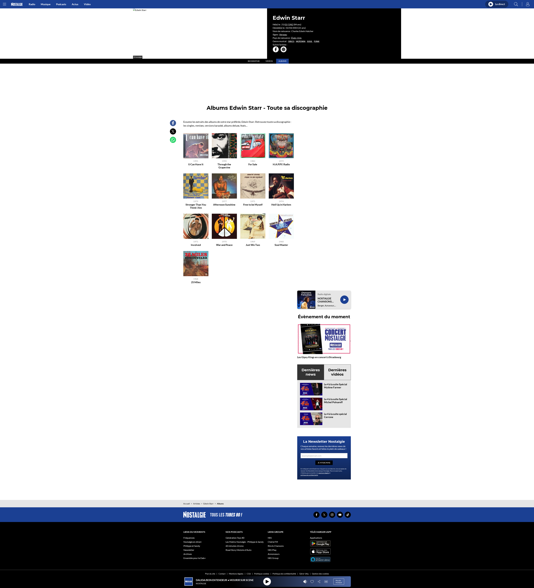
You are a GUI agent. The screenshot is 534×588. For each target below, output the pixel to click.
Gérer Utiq (304, 573)
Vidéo (87, 4)
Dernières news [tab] (311, 372)
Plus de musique (339, 581)
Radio (32, 4)
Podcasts (61, 4)
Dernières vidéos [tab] (337, 372)
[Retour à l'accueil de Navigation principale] (16, 4)
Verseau (283, 34)
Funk (316, 41)
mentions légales (324, 473)
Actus (75, 4)
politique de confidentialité (309, 475)
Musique (46, 4)
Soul (309, 41)
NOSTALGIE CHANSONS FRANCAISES (325, 300)
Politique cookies (261, 573)
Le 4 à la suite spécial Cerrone (335, 415)
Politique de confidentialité (284, 573)
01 (286, 24)
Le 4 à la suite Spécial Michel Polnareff (335, 401)
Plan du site (210, 573)
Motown (300, 41)
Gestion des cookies (320, 573)
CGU (249, 573)
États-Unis (296, 37)
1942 (290, 24)
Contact (221, 573)
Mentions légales (236, 573)
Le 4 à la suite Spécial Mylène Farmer (335, 386)
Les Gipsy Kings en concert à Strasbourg (319, 357)
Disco (291, 41)
